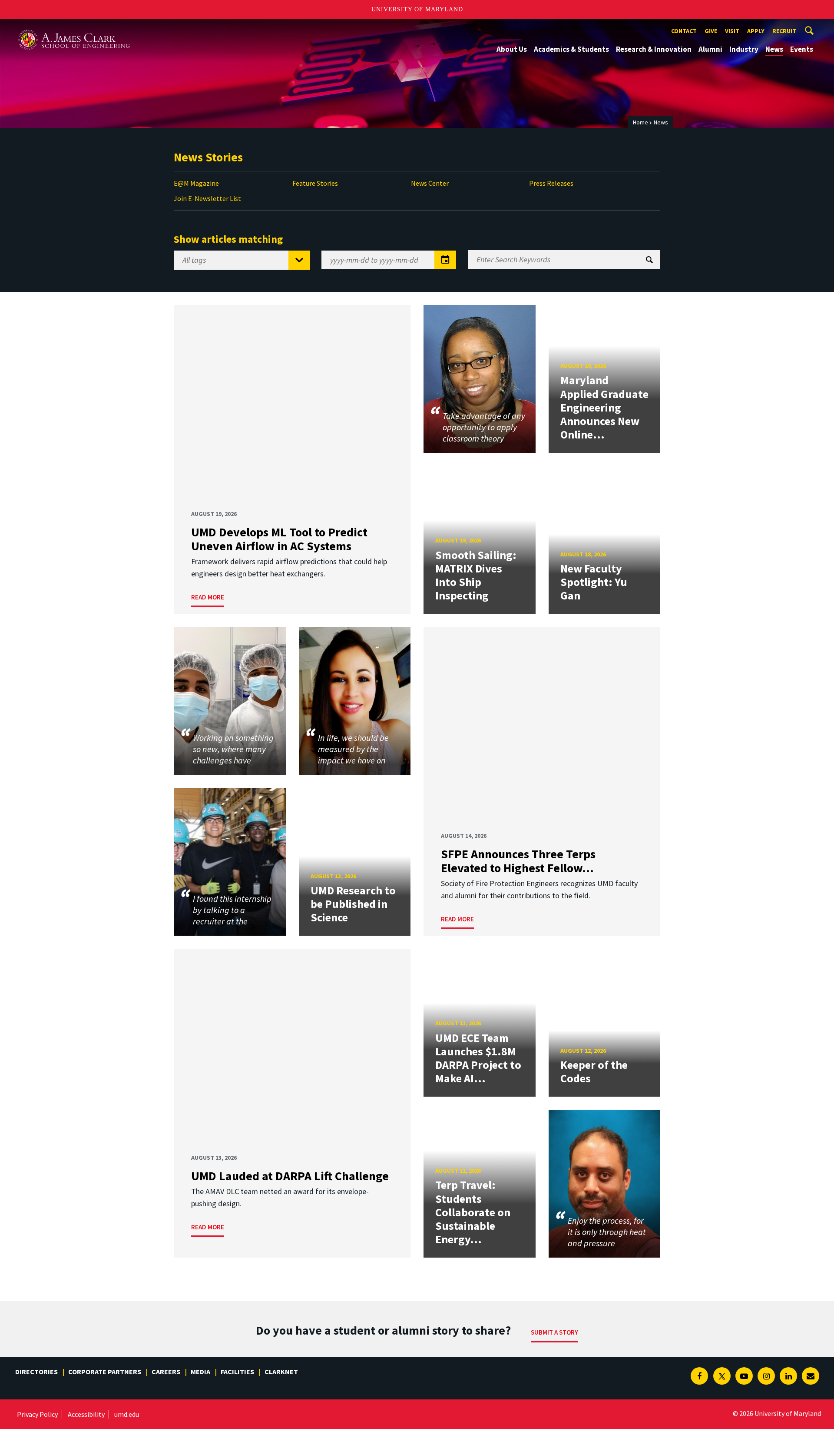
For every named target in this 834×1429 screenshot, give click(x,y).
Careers (166, 1371)
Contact (684, 31)
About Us (511, 49)
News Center (430, 183)
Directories (36, 1371)
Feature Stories (315, 183)
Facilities (237, 1371)
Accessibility (86, 1414)
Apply (755, 31)
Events (801, 49)
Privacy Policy (37, 1414)
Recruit (784, 31)
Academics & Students (571, 49)
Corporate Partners (104, 1371)
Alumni (710, 49)
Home (640, 122)
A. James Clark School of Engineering (73, 27)
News (774, 49)
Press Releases (551, 183)
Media (200, 1371)
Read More (207, 597)
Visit (732, 31)
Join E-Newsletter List (207, 198)
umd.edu (126, 1414)
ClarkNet (281, 1371)
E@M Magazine (196, 183)
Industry (743, 49)
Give (711, 31)
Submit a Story (554, 1332)
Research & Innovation (654, 49)
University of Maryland (417, 9)
